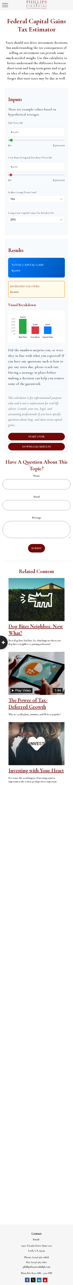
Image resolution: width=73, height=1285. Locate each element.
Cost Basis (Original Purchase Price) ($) (30, 157)
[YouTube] (45, 1280)
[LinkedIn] (39, 1280)
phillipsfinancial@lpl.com (36, 1266)
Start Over (36, 436)
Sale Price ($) (15, 123)
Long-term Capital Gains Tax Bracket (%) (31, 213)
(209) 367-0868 (40, 1257)
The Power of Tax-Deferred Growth (28, 703)
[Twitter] (33, 1280)
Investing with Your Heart (36, 770)
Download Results (36, 446)
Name (36, 475)
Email (36, 496)
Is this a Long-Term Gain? (22, 192)
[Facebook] (27, 1280)
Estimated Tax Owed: (25, 286)
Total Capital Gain (27, 265)
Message (36, 517)
